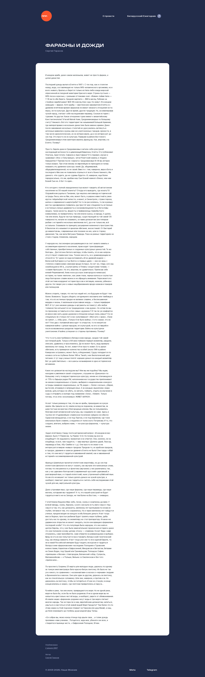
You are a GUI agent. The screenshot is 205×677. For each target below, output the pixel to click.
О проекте (108, 16)
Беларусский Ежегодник (141, 16)
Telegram (152, 670)
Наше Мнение (46, 16)
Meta (132, 670)
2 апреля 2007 (51, 648)
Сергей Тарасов (54, 51)
